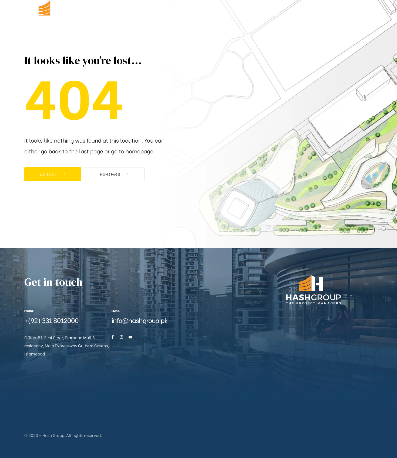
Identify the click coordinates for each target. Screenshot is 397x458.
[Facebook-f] (112, 337)
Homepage (111, 174)
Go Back (49, 174)
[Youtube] (130, 337)
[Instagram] (121, 337)
